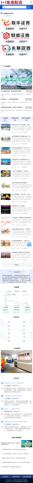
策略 (24, 341)
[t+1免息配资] (12, 3)
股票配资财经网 (19, 481)
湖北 (24, 326)
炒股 (9, 341)
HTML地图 (24, 480)
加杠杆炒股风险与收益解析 (19, 183)
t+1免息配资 (5, 476)
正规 (24, 337)
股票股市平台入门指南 (18, 206)
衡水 (24, 329)
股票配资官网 (28, 107)
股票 (24, 322)
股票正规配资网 (27, 476)
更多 (29, 13)
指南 (9, 326)
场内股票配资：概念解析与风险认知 (11, 467)
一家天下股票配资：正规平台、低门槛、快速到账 (15, 453)
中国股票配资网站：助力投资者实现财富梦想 (14, 449)
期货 (9, 333)
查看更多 (16, 265)
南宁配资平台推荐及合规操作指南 (21, 217)
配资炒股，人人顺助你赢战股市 (10, 99)
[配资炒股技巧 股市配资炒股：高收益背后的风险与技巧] (26, 443)
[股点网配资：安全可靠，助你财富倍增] (16, 79)
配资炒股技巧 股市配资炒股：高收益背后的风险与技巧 (10, 443)
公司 (9, 337)
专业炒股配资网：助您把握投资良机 (11, 91)
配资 (9, 322)
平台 (9, 329)
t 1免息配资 (29, 91)
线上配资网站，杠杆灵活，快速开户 (22, 194)
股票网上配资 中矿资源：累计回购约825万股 (14, 458)
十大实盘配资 (28, 99)
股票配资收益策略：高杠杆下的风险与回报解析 (14, 107)
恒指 (24, 333)
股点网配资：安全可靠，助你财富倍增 (12, 88)
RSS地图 (20, 480)
